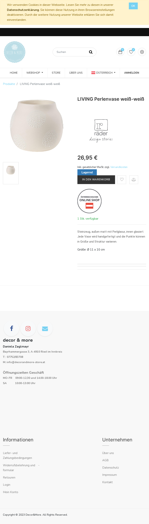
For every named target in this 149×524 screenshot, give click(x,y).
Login (6, 485)
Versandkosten (118, 167)
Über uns (108, 453)
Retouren (9, 477)
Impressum (110, 475)
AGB (105, 460)
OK (133, 6)
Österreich (104, 73)
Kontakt (107, 482)
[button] (121, 179)
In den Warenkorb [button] (96, 179)
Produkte (9, 84)
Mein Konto (10, 492)
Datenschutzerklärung (23, 10)
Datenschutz (110, 468)
